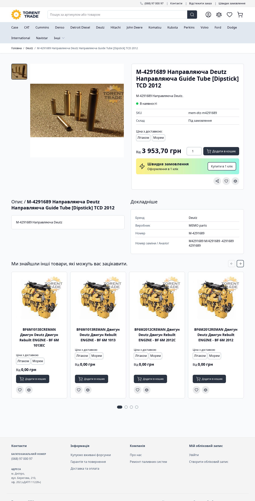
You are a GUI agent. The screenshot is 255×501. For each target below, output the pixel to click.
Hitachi (116, 27)
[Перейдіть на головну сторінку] (25, 14)
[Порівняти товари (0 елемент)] (219, 14)
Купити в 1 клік (222, 166)
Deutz (100, 27)
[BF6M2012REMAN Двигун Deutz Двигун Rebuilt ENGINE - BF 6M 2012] (216, 299)
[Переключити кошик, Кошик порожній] (240, 14)
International (20, 38)
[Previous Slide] (231, 263)
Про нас (136, 455)
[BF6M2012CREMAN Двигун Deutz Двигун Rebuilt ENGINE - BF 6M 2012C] (157, 299)
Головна (16, 48)
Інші (57, 38)
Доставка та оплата (85, 468)
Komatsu (155, 27)
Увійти (194, 455)
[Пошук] (192, 14)
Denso (59, 27)
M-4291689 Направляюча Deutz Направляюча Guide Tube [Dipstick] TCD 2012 (87, 48)
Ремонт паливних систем (148, 462)
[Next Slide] (240, 263)
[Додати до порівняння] (235, 181)
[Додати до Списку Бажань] (226, 181)
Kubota (172, 27)
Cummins (42, 27)
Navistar (42, 38)
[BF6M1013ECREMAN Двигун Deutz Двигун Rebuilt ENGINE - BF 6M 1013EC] (39, 299)
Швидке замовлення (232, 3)
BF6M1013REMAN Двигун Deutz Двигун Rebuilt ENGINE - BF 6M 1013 (98, 334)
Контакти (176, 3)
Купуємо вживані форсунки (91, 455)
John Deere (135, 27)
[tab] (19, 72)
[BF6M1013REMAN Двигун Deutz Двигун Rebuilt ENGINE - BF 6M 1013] (98, 299)
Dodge (232, 27)
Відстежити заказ (200, 3)
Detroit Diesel (80, 27)
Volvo (205, 27)
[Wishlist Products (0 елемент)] (229, 14)
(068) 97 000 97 (154, 3)
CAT (26, 27)
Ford (218, 27)
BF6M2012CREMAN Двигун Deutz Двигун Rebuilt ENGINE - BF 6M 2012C (157, 334)
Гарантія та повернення (88, 462)
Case (14, 27)
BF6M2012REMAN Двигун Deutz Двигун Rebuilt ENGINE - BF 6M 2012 (215, 334)
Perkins (189, 27)
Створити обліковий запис (208, 462)
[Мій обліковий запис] (208, 14)
